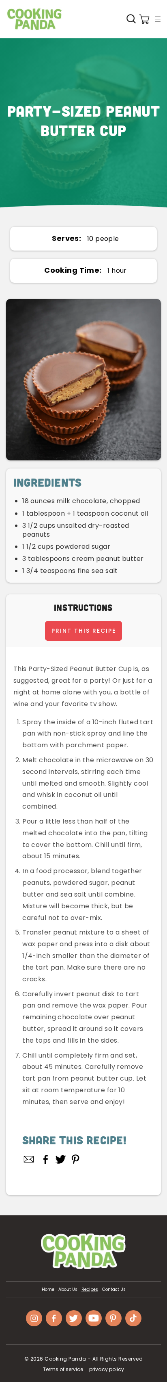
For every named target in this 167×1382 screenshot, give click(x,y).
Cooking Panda (65, 1358)
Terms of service (63, 1369)
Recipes (89, 1290)
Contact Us (114, 1290)
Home (48, 1290)
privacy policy (106, 1369)
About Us (67, 1290)
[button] (157, 19)
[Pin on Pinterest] (75, 1159)
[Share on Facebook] (45, 1159)
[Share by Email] (29, 1159)
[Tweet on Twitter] (60, 1159)
